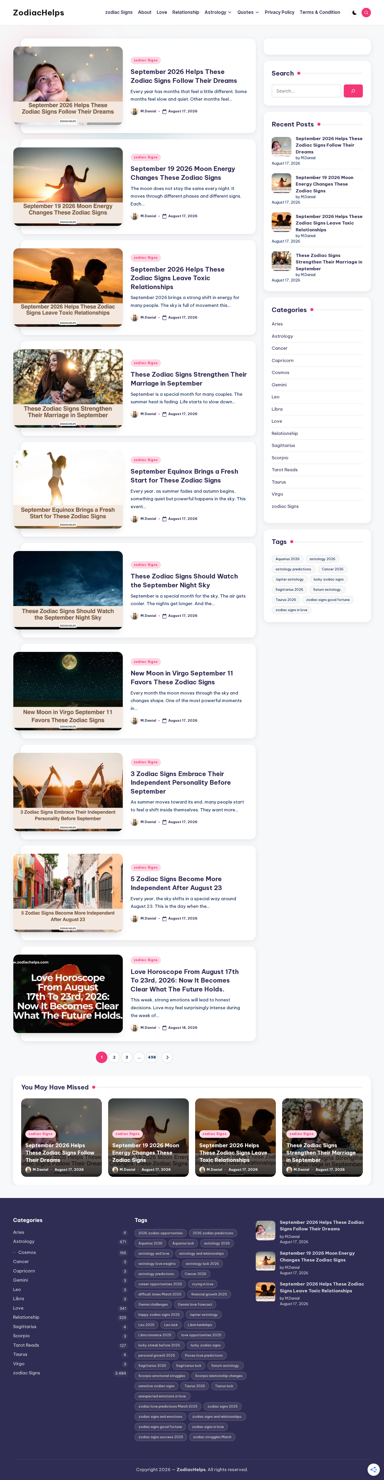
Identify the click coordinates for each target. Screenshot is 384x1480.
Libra (277, 409)
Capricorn (283, 360)
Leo (276, 397)
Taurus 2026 (286, 600)
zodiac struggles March (212, 1437)
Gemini (279, 385)
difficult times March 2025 (159, 1294)
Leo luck (171, 1325)
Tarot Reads (285, 470)
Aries (277, 324)
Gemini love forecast (195, 1304)
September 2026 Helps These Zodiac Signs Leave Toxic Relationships (178, 278)
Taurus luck (224, 1386)
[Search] (353, 91)
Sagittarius (283, 445)
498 (152, 1057)
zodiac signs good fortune (328, 600)
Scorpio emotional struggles (161, 1376)
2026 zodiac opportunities (160, 1233)
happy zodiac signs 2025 (159, 1314)
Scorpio (280, 458)
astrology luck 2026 (202, 1263)
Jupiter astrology (290, 579)
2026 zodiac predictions (213, 1233)
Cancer (280, 348)
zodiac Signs (146, 60)
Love (277, 421)
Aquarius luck (183, 1243)
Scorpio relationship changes (219, 1376)
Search (283, 73)
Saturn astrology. (327, 589)
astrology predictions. (294, 569)
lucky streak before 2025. (159, 1345)
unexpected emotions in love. (162, 1396)
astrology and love (153, 1253)
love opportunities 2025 (201, 1335)
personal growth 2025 (156, 1355)
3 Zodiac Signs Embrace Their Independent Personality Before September (181, 782)
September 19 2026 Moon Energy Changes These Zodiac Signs (324, 184)
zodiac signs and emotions (160, 1416)
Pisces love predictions (204, 1355)
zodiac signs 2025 (222, 1406)
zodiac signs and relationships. (217, 1416)
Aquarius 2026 (288, 559)
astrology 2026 (322, 559)
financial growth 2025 (209, 1294)
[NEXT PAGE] (167, 1057)
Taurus (279, 482)
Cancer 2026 (333, 569)
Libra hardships (200, 1325)
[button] (167, 1057)
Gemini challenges (153, 1304)
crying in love (202, 1284)
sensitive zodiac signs (156, 1386)
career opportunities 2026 (160, 1284)
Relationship (285, 433)
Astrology (282, 336)
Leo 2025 (146, 1325)
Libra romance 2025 (154, 1335)
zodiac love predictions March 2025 (167, 1406)
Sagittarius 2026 (289, 589)
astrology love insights (157, 1263)
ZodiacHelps (38, 13)
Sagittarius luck (188, 1365)
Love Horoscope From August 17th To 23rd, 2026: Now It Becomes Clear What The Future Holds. (185, 980)
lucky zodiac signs (329, 579)
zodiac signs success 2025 (160, 1437)
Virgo (277, 494)
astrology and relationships (201, 1253)
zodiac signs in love (291, 610)
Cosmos (280, 372)
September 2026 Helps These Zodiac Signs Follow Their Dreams (329, 145)
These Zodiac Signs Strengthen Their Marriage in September (329, 262)
